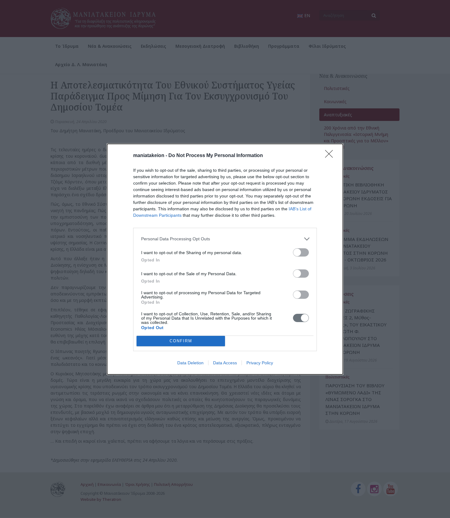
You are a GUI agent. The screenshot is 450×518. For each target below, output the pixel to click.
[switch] (301, 252)
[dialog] (225, 259)
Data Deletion (190, 362)
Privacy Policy (259, 362)
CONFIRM (181, 341)
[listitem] (225, 239)
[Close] (331, 156)
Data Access (225, 362)
